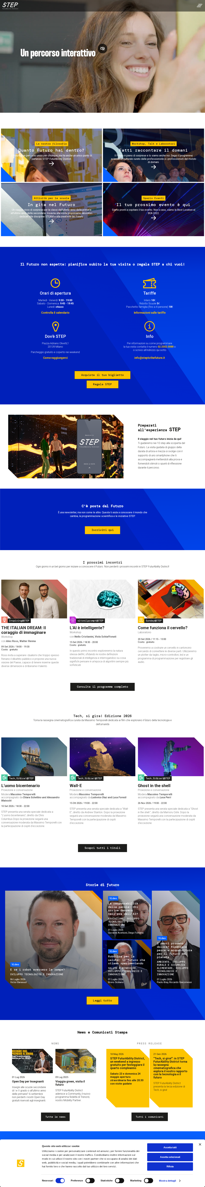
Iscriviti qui (102, 530)
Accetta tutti (170, 1147)
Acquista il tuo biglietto (102, 375)
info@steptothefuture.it (149, 357)
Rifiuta (170, 1166)
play (102, 48)
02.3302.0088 (165, 346)
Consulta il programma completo (102, 687)
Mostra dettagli (167, 1180)
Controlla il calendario (55, 312)
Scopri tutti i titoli (102, 848)
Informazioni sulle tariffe (150, 312)
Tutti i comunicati (150, 1116)
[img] (9, 6)
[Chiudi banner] (200, 1144)
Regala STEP (102, 384)
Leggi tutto (102, 1000)
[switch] (90, 1180)
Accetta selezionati (170, 1157)
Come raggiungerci (55, 357)
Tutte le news (55, 1116)
